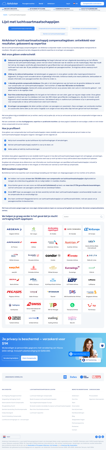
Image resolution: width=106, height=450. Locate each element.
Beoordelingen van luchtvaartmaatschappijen (85, 28)
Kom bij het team (77, 409)
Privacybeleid (93, 396)
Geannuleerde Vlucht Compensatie (13, 402)
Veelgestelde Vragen (78, 419)
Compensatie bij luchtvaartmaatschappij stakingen (52, 28)
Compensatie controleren (92, 4)
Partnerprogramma (78, 423)
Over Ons (75, 399)
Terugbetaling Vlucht (8, 406)
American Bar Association (69, 445)
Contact (74, 430)
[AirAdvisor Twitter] (99, 437)
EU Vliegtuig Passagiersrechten (12, 396)
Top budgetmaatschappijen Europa (41, 402)
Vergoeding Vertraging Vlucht (11, 399)
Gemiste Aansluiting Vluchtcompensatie (14, 409)
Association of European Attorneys (38, 445)
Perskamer (75, 426)
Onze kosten (76, 406)
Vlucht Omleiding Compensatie (11, 416)
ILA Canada (53, 445)
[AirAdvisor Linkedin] (103, 437)
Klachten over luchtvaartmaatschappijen (54, 34)
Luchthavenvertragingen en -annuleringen (15, 419)
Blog (73, 416)
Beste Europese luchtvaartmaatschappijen (43, 399)
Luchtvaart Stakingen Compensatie (41, 396)
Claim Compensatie (29, 358)
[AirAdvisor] (10, 3)
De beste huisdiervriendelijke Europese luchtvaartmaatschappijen (50, 406)
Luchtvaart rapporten (36, 413)
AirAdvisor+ (51, 3)
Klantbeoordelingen (78, 413)
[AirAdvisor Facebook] (96, 437)
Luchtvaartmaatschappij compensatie (21, 28)
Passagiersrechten (28, 3)
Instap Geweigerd (7, 413)
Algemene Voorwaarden (96, 399)
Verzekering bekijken (10, 358)
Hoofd (5, 15)
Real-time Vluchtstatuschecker (39, 409)
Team (73, 402)
